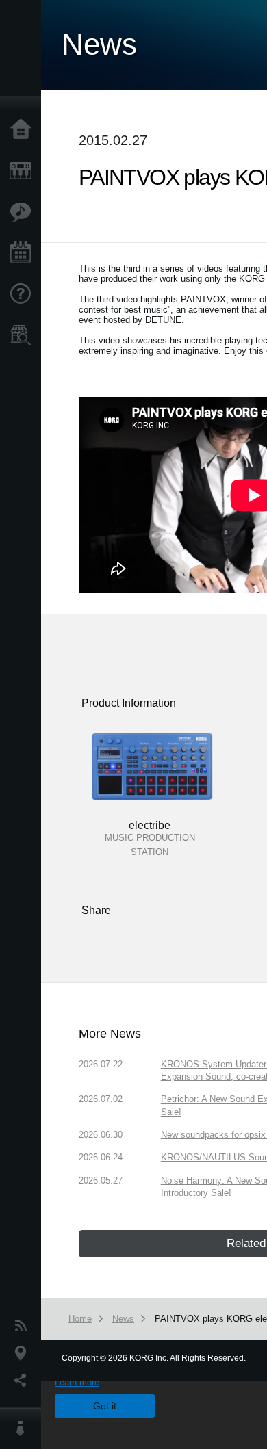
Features (24, 212)
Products (24, 171)
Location (24, 1353)
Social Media (24, 1380)
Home (24, 130)
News (24, 1326)
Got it (104, 1405)
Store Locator (24, 335)
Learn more (77, 1382)
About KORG (24, 1428)
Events (24, 253)
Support (24, 294)
